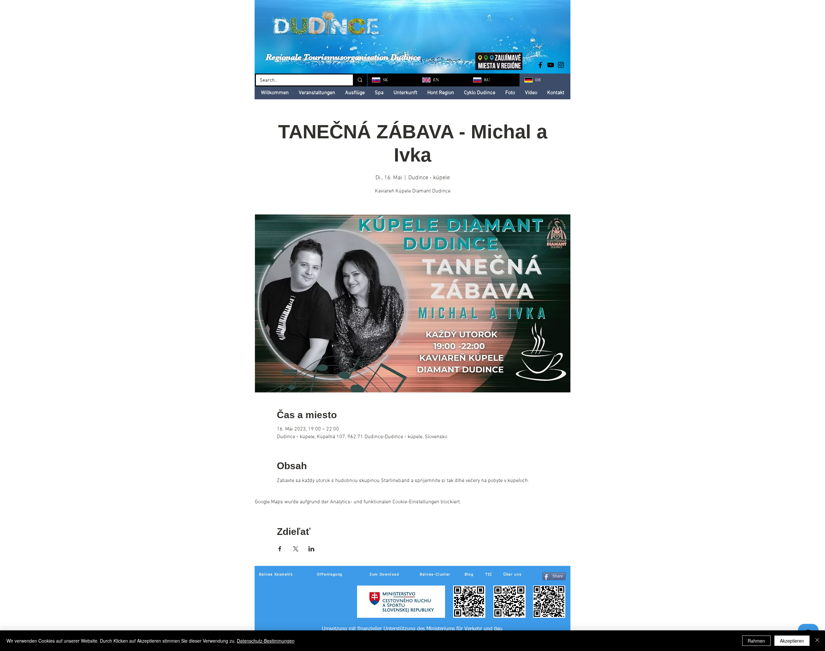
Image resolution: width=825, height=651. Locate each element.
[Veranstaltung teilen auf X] (296, 548)
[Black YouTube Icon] (551, 65)
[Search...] (359, 79)
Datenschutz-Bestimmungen (266, 640)
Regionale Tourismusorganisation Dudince (343, 57)
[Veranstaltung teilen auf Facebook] (280, 548)
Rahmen (756, 640)
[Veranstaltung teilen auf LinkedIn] (311, 548)
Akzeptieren (792, 640)
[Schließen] (817, 641)
